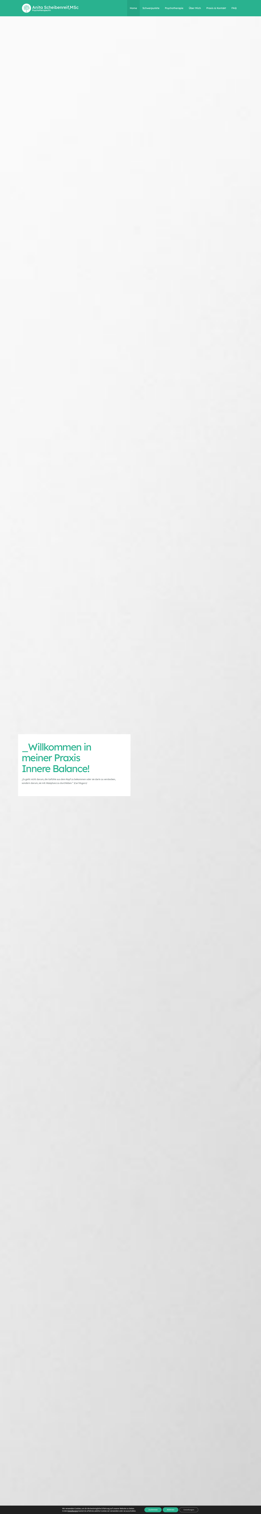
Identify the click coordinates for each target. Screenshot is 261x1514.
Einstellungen (73, 1511)
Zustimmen (153, 1509)
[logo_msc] (51, 8)
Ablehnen (170, 1509)
